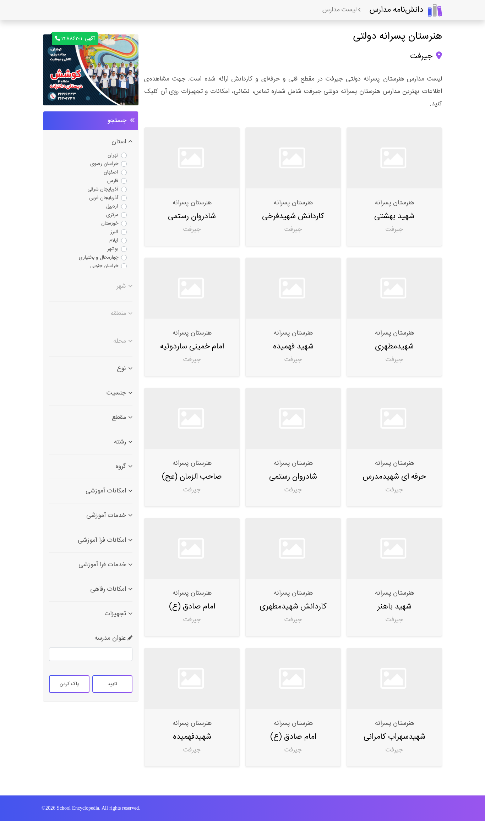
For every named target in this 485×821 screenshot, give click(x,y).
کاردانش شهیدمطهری (293, 606)
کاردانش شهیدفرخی (293, 216)
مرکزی (112, 215)
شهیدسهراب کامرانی (394, 736)
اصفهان (111, 172)
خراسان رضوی (104, 164)
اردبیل (112, 206)
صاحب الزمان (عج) (192, 476)
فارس (112, 181)
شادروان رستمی (192, 216)
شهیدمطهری (394, 346)
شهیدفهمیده (192, 736)
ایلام (113, 240)
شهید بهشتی (394, 216)
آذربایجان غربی (103, 198)
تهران (113, 155)
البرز (114, 232)
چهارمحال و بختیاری (98, 257)
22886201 (78, 38)
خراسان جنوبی (104, 266)
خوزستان (109, 223)
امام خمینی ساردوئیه (192, 346)
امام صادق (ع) (192, 606)
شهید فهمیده (293, 346)
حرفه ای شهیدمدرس (394, 476)
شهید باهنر (394, 606)
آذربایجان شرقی (102, 189)
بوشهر (112, 249)
